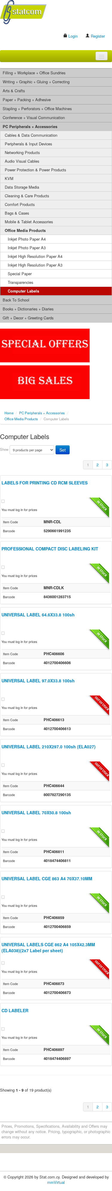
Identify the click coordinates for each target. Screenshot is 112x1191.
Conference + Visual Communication (34, 117)
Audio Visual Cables (22, 161)
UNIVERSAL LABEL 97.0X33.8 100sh (38, 681)
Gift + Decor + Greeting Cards (28, 318)
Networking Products (22, 152)
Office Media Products (25, 230)
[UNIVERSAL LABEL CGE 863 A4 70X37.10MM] (2, 896)
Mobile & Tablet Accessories (29, 221)
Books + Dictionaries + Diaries (28, 309)
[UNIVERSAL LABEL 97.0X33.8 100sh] (2, 698)
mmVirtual (56, 1182)
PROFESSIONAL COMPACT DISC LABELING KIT (49, 549)
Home (8, 412)
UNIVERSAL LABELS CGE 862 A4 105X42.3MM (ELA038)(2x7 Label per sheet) (48, 947)
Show (4, 449)
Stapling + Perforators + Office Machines (37, 108)
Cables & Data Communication (31, 135)
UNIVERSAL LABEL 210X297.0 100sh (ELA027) (48, 747)
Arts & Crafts (14, 90)
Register (97, 36)
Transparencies (20, 282)
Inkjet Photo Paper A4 (27, 239)
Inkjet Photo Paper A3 (27, 247)
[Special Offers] (45, 345)
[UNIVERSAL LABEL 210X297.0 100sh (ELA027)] (2, 764)
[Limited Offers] (45, 381)
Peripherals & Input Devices (28, 144)
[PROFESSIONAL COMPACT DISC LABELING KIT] (2, 566)
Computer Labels (23, 291)
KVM (9, 178)
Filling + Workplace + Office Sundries (34, 73)
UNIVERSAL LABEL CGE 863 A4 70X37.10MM (46, 878)
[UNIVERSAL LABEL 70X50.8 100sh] (2, 830)
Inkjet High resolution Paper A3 (35, 265)
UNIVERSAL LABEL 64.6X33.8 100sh (38, 615)
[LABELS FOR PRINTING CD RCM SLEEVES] (2, 500)
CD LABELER (14, 1010)
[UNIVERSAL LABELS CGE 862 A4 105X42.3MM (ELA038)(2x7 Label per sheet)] (2, 962)
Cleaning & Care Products (27, 195)
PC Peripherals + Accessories (30, 126)
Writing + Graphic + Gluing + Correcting (36, 81)
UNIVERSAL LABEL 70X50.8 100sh (36, 812)
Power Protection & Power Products (35, 170)
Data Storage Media (22, 187)
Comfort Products (20, 204)
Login (72, 36)
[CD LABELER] (2, 1028)
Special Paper (20, 273)
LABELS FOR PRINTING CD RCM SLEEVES (44, 483)
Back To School (16, 300)
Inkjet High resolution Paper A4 (35, 256)
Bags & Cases (17, 213)
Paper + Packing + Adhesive (27, 99)
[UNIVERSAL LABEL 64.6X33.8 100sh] (2, 632)
